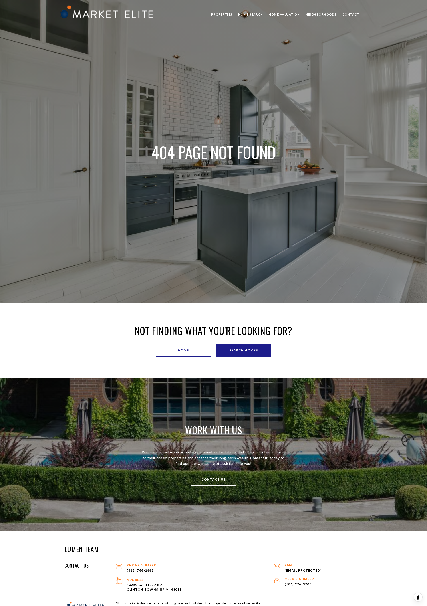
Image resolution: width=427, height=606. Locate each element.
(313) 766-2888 (140, 570)
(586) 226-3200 (298, 584)
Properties (221, 14)
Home (183, 350)
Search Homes (243, 350)
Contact (350, 14)
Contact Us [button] (213, 479)
